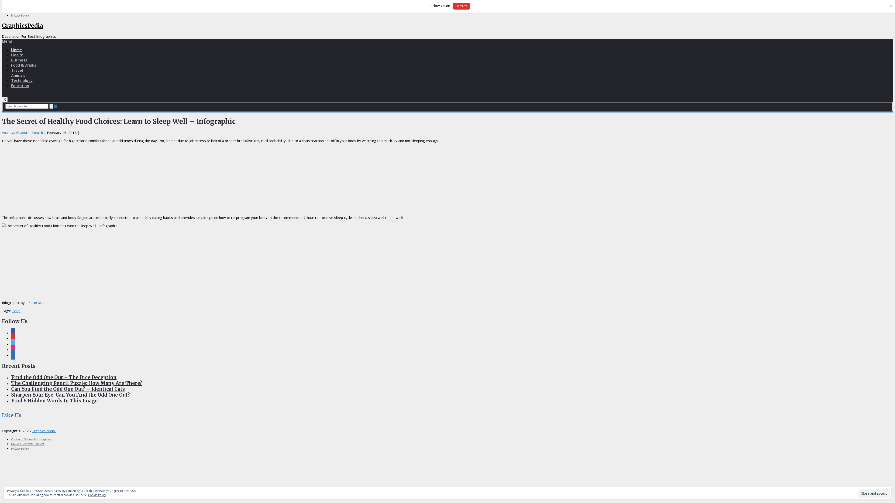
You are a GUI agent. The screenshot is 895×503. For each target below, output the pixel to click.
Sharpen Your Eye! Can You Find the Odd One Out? (70, 395)
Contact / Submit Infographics (31, 439)
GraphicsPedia (22, 25)
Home (16, 49)
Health (17, 55)
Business (19, 60)
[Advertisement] (447, 179)
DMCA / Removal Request (28, 444)
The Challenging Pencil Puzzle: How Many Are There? (76, 383)
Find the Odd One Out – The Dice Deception (64, 377)
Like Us (11, 415)
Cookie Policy (97, 495)
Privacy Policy (20, 15)
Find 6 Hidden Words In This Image (54, 401)
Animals (18, 75)
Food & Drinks (23, 65)
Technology (22, 80)
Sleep (16, 310)
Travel (17, 70)
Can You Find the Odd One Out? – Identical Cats (68, 389)
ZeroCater (36, 302)
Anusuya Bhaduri (15, 132)
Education (20, 85)
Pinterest (461, 6)
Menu (7, 41)
